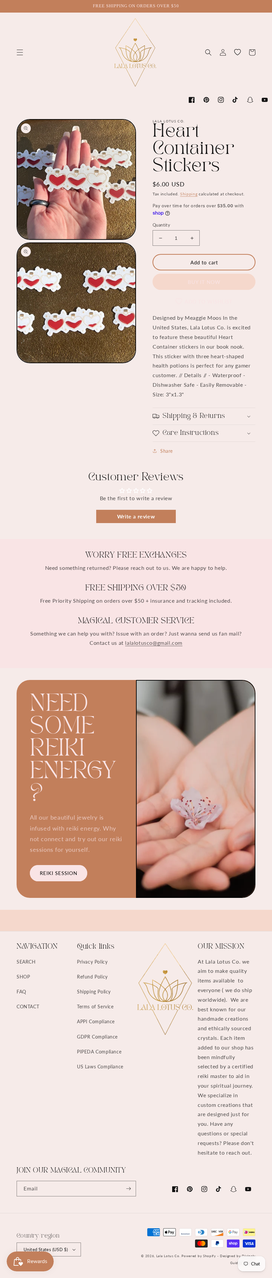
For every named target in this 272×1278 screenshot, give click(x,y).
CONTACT (28, 1006)
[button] (20, 52)
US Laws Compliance (100, 1066)
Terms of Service (95, 1006)
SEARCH (26, 962)
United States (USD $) (46, 1249)
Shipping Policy (94, 991)
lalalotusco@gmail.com (153, 642)
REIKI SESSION (58, 873)
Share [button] (166, 451)
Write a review (136, 516)
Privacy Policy (92, 962)
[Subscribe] (128, 1188)
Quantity (161, 225)
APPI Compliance (96, 1021)
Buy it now (204, 282)
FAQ (21, 991)
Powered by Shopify (198, 1256)
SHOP (23, 976)
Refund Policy (92, 976)
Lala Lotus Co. (168, 1256)
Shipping (189, 193)
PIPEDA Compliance (99, 1051)
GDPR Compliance (97, 1037)
